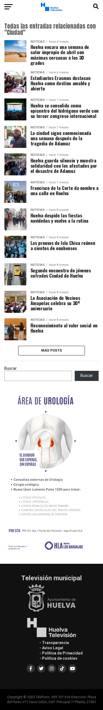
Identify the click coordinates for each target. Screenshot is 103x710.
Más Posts (51, 350)
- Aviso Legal (51, 648)
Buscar (10, 368)
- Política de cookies (58, 658)
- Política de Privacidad (61, 653)
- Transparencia (54, 643)
